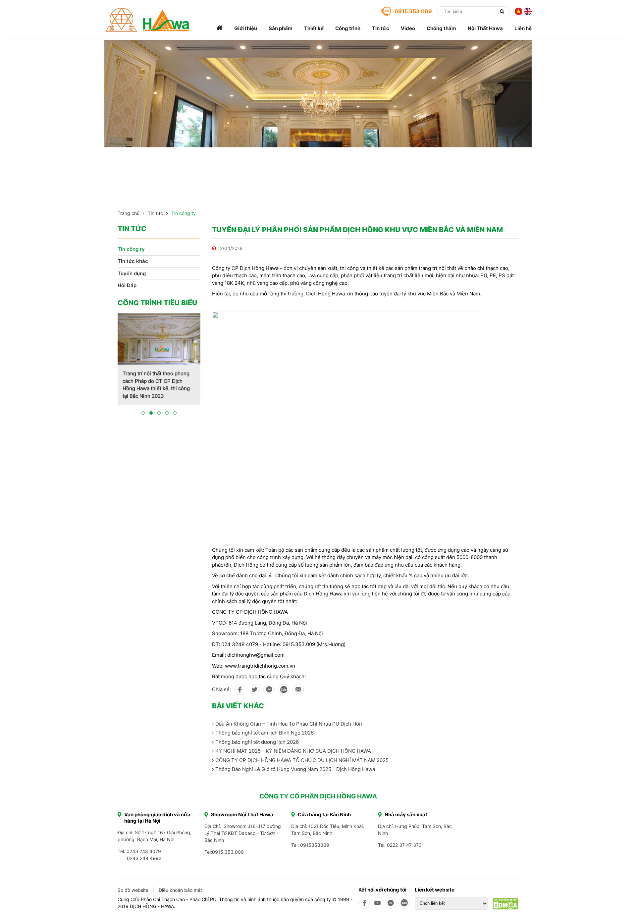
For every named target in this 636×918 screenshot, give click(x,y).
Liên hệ (523, 28)
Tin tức (380, 28)
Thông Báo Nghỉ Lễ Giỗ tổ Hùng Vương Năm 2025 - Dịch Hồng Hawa (295, 769)
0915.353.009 (228, 852)
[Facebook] (364, 903)
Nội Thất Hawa (485, 28)
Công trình (347, 28)
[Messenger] (391, 903)
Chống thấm (441, 28)
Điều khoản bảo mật (180, 890)
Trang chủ (128, 213)
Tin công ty (183, 213)
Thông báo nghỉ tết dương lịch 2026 (257, 742)
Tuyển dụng (132, 273)
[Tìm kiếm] (502, 11)
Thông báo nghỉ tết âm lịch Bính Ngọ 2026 (264, 733)
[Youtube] (377, 903)
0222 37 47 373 (404, 845)
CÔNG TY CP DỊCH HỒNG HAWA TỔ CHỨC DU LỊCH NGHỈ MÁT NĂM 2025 (302, 760)
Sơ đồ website (133, 890)
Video (408, 28)
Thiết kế (314, 28)
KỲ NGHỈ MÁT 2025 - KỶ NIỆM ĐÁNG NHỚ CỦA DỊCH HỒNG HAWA (293, 751)
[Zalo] (404, 903)
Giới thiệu (245, 28)
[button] (143, 413)
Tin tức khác (133, 261)
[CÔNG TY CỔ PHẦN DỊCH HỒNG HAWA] (147, 19)
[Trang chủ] (219, 28)
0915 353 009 (413, 11)
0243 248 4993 (144, 858)
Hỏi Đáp (127, 285)
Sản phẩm (280, 28)
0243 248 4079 (144, 851)
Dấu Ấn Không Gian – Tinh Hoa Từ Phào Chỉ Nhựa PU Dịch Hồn (288, 724)
